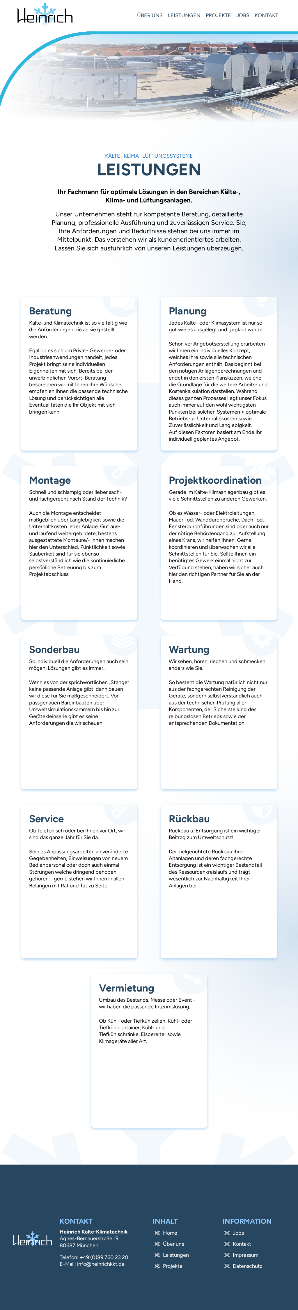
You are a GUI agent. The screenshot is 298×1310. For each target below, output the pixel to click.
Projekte (218, 15)
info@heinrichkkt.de (101, 1264)
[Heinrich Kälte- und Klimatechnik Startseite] (45, 16)
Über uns (150, 15)
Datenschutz (247, 1266)
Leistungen (184, 15)
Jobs (242, 15)
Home (170, 1233)
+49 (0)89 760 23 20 (104, 1257)
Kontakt (266, 15)
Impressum (245, 1255)
